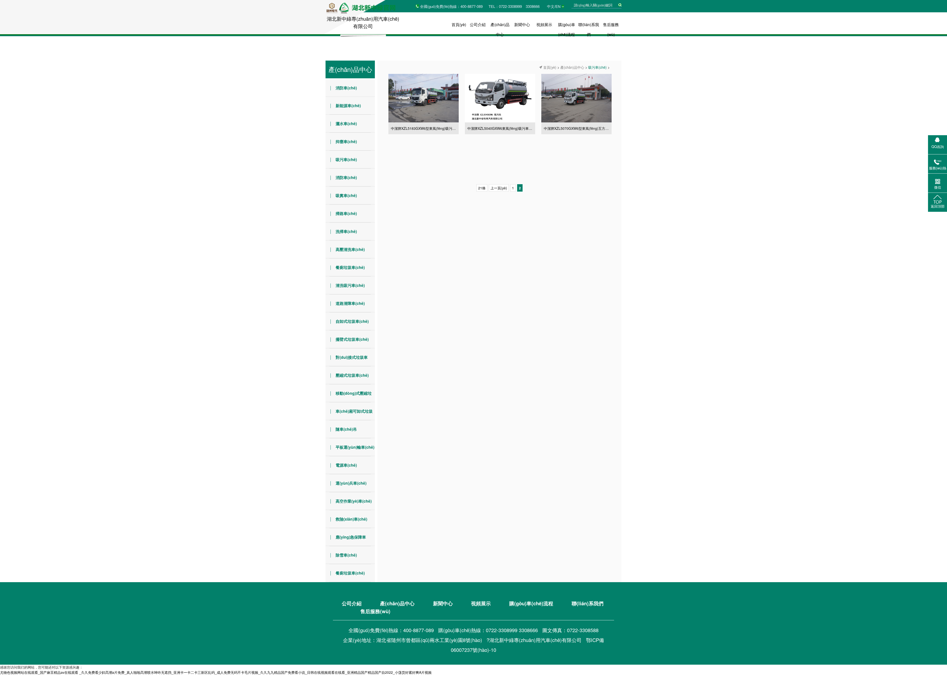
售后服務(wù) (375, 611)
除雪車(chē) (346, 555)
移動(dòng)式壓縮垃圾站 (349, 396)
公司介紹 (478, 24)
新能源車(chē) (348, 105)
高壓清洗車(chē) (350, 249)
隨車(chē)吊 (346, 429)
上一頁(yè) (499, 187)
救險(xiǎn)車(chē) (351, 519)
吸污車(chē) (346, 159)
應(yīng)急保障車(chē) (346, 540)
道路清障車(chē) (350, 303)
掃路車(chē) (346, 213)
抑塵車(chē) (346, 141)
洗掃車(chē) (346, 231)
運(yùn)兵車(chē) (351, 483)
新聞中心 (522, 24)
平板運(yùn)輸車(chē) (355, 447)
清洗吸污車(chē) (350, 285)
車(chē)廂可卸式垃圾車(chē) (349, 414)
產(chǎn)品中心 (350, 69)
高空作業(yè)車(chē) (354, 501)
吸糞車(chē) (346, 195)
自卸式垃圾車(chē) (352, 321)
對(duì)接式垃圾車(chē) (347, 360)
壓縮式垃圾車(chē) (352, 375)
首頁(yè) (459, 24)
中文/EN (554, 6)
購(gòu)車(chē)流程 (531, 603)
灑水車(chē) (346, 123)
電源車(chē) (346, 465)
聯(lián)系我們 (587, 603)
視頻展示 (544, 24)
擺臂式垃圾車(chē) (352, 339)
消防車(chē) (346, 88)
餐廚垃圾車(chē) (350, 267)
